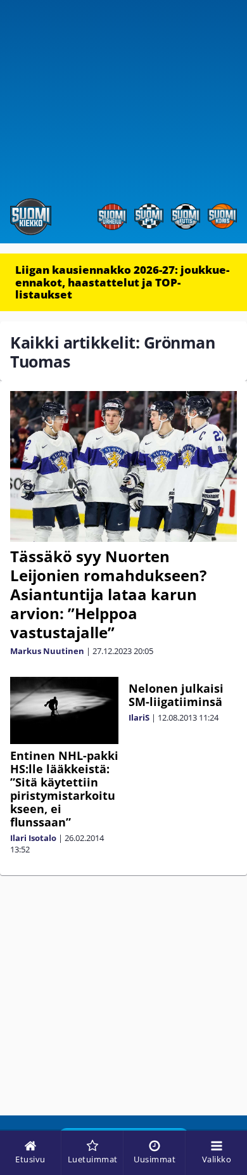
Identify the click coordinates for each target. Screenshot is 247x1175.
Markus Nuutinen (47, 651)
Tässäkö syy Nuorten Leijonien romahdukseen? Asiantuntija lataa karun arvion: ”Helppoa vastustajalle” (108, 594)
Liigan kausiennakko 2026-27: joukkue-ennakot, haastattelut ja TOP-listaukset (122, 282)
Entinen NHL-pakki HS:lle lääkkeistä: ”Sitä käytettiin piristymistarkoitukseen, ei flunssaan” (64, 789)
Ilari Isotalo (33, 838)
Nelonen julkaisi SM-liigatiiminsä (176, 695)
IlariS (139, 717)
